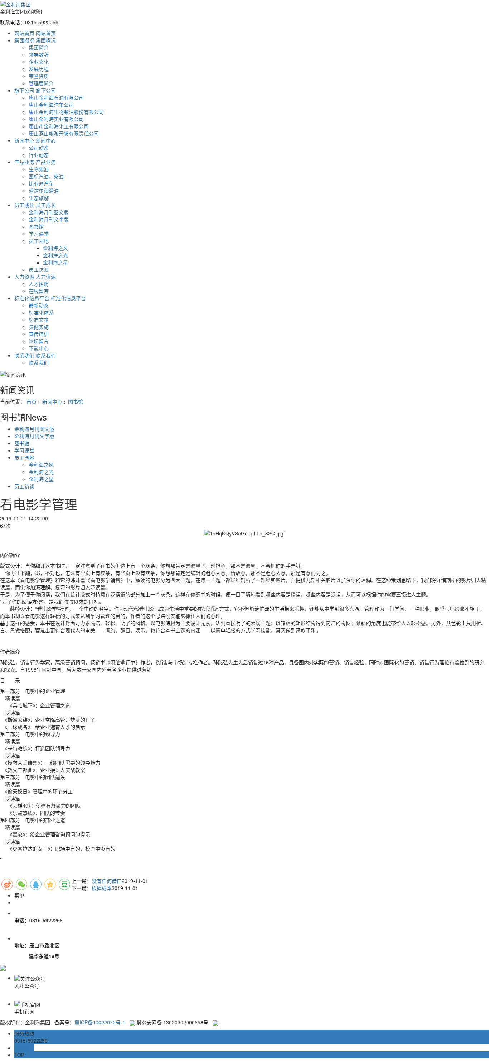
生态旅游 (39, 197)
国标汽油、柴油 (46, 176)
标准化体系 (41, 312)
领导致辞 (39, 54)
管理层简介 (41, 83)
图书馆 (36, 226)
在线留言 (39, 290)
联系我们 (39, 362)
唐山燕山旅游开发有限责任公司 (64, 133)
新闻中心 (52, 401)
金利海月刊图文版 (49, 212)
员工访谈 (39, 269)
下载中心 (39, 348)
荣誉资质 (39, 76)
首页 (31, 401)
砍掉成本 (102, 888)
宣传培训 (39, 333)
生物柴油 (39, 169)
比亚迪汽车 (41, 183)
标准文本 (39, 319)
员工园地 (39, 240)
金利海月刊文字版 (49, 219)
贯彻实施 (39, 326)
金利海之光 (55, 255)
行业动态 (39, 154)
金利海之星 (55, 262)
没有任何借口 (107, 880)
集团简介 (39, 47)
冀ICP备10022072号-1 (99, 1022)
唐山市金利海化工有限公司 (59, 126)
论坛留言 (39, 341)
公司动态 (39, 147)
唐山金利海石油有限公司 (56, 97)
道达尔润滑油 (44, 190)
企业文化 (39, 61)
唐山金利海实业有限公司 (56, 118)
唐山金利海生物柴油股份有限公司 (66, 111)
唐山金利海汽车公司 (51, 104)
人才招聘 (39, 283)
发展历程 (39, 68)
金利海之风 (55, 247)
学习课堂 (39, 233)
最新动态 (39, 305)
